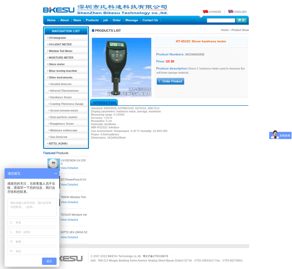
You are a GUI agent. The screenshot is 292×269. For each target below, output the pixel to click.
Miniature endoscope (63, 130)
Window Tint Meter (61, 51)
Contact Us (150, 20)
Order (117, 20)
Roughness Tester (62, 123)
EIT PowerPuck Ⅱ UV (73, 179)
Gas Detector (59, 137)
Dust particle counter (64, 117)
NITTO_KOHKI (58, 143)
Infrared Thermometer (64, 90)
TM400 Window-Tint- (73, 197)
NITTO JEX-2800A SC (74, 232)
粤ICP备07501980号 (155, 256)
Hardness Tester (61, 97)
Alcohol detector (61, 84)
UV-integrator (57, 37)
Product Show (240, 30)
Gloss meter (57, 64)
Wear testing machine (63, 70)
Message (131, 20)
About (64, 20)
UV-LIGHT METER (60, 44)
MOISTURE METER (61, 57)
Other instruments (61, 77)
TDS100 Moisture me (74, 214)
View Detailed (69, 168)
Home (51, 20)
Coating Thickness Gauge (66, 104)
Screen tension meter (64, 110)
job (105, 20)
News (77, 20)
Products (92, 20)
